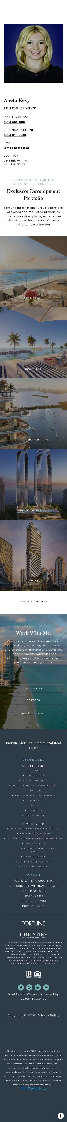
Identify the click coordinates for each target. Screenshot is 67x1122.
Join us (35, 805)
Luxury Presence (33, 998)
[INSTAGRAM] (29, 987)
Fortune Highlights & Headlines (35, 795)
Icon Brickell (35, 800)
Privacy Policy (48, 1015)
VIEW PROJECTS (34, 271)
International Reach (35, 780)
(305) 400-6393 (33, 896)
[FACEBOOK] (21, 987)
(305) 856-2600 (15, 135)
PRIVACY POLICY (33, 906)
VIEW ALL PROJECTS (34, 602)
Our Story (35, 790)
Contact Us (35, 810)
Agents (35, 770)
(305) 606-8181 (14, 122)
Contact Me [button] (34, 688)
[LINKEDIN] (38, 987)
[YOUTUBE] (46, 987)
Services (33, 700)
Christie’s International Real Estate (35, 785)
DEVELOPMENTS (33, 824)
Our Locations (35, 775)
